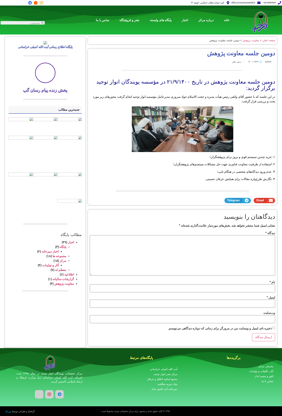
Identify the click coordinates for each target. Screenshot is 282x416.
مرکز (63, 260)
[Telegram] (30, 3)
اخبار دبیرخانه (50, 251)
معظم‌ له (60, 269)
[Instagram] (41, 3)
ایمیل (271, 297)
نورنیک (8, 411)
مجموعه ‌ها (59, 256)
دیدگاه (270, 233)
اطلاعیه (69, 274)
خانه (226, 20)
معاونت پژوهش (251, 40)
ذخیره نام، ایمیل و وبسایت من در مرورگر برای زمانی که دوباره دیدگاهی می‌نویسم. (220, 328)
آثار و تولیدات (50, 265)
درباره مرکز (206, 20)
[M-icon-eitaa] (36, 3)
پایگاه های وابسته (161, 20)
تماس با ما (102, 20)
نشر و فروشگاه (129, 20)
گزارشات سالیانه (63, 279)
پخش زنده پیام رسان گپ (45, 90)
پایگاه (63, 246)
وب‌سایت (269, 312)
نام (272, 282)
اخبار (185, 20)
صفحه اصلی (268, 40)
